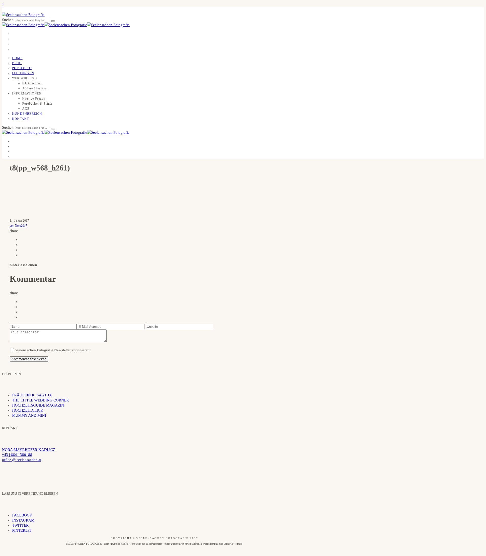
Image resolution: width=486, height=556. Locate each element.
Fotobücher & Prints (37, 103)
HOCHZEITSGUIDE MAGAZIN (38, 405)
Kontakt (20, 119)
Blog (17, 63)
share (14, 231)
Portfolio (22, 68)
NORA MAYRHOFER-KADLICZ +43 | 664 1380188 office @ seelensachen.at (28, 455)
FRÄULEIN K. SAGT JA (32, 395)
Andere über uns (34, 88)
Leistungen (23, 73)
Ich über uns (31, 83)
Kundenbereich (27, 114)
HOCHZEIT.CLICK (27, 410)
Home (17, 58)
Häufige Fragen (33, 98)
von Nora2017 (18, 225)
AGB (26, 108)
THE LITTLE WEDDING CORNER (40, 400)
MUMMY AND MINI (29, 415)
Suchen (8, 20)
